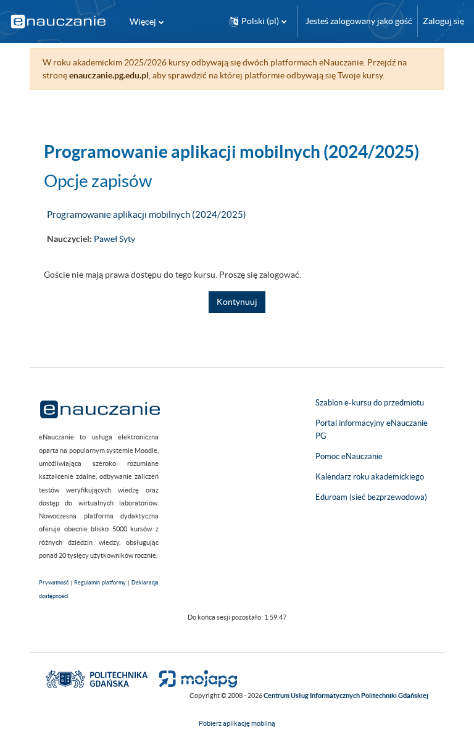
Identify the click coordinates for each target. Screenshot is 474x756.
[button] (258, 21)
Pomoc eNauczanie (349, 456)
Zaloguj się (443, 21)
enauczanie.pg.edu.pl (109, 75)
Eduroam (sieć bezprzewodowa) (371, 497)
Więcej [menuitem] (143, 22)
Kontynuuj (237, 302)
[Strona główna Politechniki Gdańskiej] (97, 678)
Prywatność (54, 582)
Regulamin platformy (100, 582)
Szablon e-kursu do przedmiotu (369, 402)
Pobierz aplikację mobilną (237, 723)
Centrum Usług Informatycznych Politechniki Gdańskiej (346, 695)
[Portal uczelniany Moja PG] (193, 678)
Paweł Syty (114, 239)
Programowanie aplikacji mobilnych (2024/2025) (146, 214)
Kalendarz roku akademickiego (369, 476)
